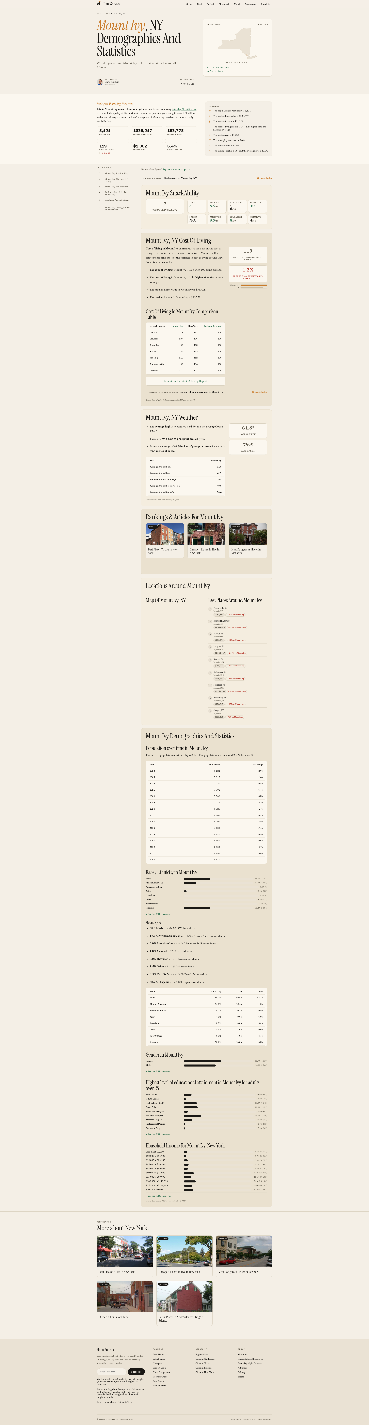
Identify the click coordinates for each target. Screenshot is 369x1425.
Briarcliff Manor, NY (221, 620)
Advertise (242, 1368)
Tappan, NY (218, 633)
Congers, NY (218, 710)
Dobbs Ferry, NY (219, 697)
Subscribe (136, 1371)
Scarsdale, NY (219, 684)
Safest (210, 4)
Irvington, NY (218, 646)
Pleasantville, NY (220, 608)
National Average (213, 326)
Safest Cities (159, 1359)
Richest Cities (159, 1368)
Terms (241, 1377)
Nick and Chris (124, 1402)
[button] (206, 178)
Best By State (159, 1386)
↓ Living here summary (218, 67)
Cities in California (204, 1359)
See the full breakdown (159, 914)
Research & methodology (250, 1359)
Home (100, 14)
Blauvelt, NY (218, 659)
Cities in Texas (202, 1363)
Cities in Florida (203, 1368)
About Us (265, 4)
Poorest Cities (160, 1377)
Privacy (241, 1372)
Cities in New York (204, 1372)
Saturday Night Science (184, 109)
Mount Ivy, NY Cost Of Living (178, 240)
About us (242, 1354)
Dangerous (250, 4)
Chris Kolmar (112, 82)
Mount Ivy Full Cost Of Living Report (185, 381)
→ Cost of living (215, 71)
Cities (189, 4)
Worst (237, 4)
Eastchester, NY (219, 671)
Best (199, 4)
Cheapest (224, 4)
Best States (158, 1381)
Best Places (158, 1354)
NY (107, 14)
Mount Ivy (178, 326)
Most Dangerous (161, 1372)
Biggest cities (201, 1354)
